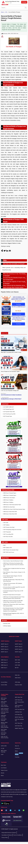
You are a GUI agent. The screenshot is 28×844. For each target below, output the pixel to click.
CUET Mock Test (18, 699)
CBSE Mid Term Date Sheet (9, 506)
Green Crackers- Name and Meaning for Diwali (13, 560)
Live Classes (4, 767)
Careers (19, 754)
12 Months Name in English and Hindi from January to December (14, 569)
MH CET (17, 667)
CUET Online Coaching (4, 702)
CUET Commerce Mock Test (19, 706)
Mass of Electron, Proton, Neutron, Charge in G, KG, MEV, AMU (14, 573)
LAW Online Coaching (3, 716)
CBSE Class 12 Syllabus (8, 502)
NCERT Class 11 (4, 646)
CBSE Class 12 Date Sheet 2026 (10, 513)
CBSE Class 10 (4, 665)
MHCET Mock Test (19, 717)
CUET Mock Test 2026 (8, 536)
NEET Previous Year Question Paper (10, 549)
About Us (17, 745)
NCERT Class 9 (4, 651)
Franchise (17, 757)
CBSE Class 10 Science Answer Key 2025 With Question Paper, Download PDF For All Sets (13, 601)
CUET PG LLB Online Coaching (4, 726)
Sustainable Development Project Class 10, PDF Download (13, 591)
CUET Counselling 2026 (8, 534)
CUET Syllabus (6, 524)
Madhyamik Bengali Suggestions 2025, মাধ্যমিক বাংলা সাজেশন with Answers (13, 614)
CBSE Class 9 (4, 667)
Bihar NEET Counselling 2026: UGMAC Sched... (11, 352)
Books (2, 775)
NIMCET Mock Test (19, 728)
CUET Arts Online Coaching (5, 713)
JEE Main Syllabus (7, 625)
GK (6, 12)
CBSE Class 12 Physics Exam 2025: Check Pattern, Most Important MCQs (14, 605)
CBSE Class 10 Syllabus (8, 499)
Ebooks (2, 772)
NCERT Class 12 (4, 644)
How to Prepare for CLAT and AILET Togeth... (10, 371)
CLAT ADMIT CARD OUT (8, 406)
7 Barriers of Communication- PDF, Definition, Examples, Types (12, 584)
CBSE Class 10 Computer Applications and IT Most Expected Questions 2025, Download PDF (13, 597)
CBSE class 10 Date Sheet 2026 (10, 511)
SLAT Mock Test (18, 725)
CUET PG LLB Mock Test (19, 720)
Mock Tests (3, 765)
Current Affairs (4, 682)
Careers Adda (4, 684)
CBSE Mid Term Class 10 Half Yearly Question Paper (14, 509)
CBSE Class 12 (4, 659)
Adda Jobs (17, 675)
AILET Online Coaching (4, 730)
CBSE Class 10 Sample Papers (9, 493)
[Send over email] (10, 250)
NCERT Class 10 (4, 649)
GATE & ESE (4, 745)
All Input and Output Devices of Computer (12, 594)
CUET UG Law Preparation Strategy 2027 (10, 390)
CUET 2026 (5, 522)
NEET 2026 (17, 659)
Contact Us (17, 748)
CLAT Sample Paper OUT (8, 409)
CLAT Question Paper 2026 (9, 411)
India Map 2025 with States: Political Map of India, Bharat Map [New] (13, 580)
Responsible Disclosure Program (9, 832)
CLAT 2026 (17, 662)
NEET (4, 545)
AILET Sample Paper (7, 416)
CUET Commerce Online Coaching (5, 709)
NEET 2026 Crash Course (8, 552)
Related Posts (4, 333)
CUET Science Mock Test (19, 703)
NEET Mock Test (18, 697)
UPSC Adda (17, 682)
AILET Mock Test (18, 723)
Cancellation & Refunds (7, 835)
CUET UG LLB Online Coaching (4, 737)
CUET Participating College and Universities (12, 529)
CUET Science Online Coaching (4, 706)
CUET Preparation (7, 531)
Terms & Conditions (17, 835)
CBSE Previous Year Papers (9, 497)
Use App (24, 2)
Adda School (18, 677)
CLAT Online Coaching (4, 719)
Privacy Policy (5, 837)
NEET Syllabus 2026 (7, 547)
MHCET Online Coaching (4, 723)
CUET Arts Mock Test (19, 709)
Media (16, 751)
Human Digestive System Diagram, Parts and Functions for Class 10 (12, 576)
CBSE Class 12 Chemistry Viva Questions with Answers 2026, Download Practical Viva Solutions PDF (13, 565)
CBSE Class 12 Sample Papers (9, 495)
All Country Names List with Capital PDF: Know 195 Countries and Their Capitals (14, 588)
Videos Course (4, 770)
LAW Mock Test (18, 711)
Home (2, 12)
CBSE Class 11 (4, 662)
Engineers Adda (18, 684)
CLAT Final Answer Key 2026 (9, 413)
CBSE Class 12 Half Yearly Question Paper (12, 504)
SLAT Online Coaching (3, 733)
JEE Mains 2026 (6, 623)
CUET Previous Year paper (9, 527)
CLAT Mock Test (18, 714)
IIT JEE (2, 748)
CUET (2, 754)
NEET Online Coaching (4, 699)
